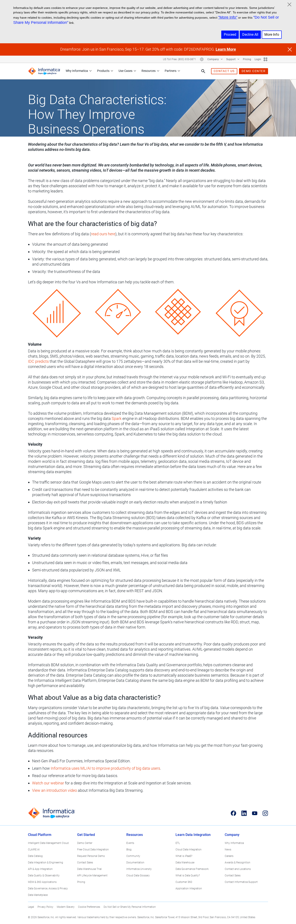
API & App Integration (40, 869)
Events (130, 843)
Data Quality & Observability (44, 875)
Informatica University (139, 869)
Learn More (226, 49)
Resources (148, 71)
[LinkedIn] (244, 813)
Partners (170, 71)
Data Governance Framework (192, 869)
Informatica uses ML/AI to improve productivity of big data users (105, 768)
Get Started (86, 835)
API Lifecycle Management (92, 875)
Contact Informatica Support (241, 882)
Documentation (135, 862)
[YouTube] (254, 813)
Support (231, 59)
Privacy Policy (45, 906)
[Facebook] (233, 813)
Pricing (247, 59)
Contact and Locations (238, 869)
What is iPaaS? (184, 856)
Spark (117, 418)
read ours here (103, 234)
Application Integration (189, 888)
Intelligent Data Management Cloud (48, 843)
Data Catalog (35, 856)
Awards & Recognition (237, 862)
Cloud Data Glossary (138, 875)
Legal (31, 906)
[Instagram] (265, 813)
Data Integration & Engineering (45, 862)
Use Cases (125, 71)
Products (103, 71)
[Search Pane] (203, 71)
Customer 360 (184, 882)
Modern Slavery (66, 906)
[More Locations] (202, 59)
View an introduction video (54, 790)
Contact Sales (85, 862)
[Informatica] (44, 71)
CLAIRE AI (34, 849)
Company (213, 59)
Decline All (250, 34)
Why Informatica (77, 71)
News (228, 849)
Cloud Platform (39, 835)
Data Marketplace (38, 895)
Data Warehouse (185, 862)
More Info (271, 34)
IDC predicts (38, 361)
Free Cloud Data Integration (93, 849)
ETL (178, 843)
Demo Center (84, 843)
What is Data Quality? (188, 875)
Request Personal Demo (91, 856)
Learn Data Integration (193, 835)
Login (258, 59)
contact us (224, 71)
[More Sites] (265, 59)
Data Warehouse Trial (89, 869)
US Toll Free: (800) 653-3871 (179, 59)
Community (133, 856)
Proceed (230, 34)
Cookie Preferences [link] (89, 906)
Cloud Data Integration (189, 849)
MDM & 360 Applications (42, 882)
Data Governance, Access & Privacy (48, 888)
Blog (129, 849)
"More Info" (227, 17)
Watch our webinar (48, 783)
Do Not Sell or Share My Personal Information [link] (130, 906)
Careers (229, 856)
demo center (254, 71)
